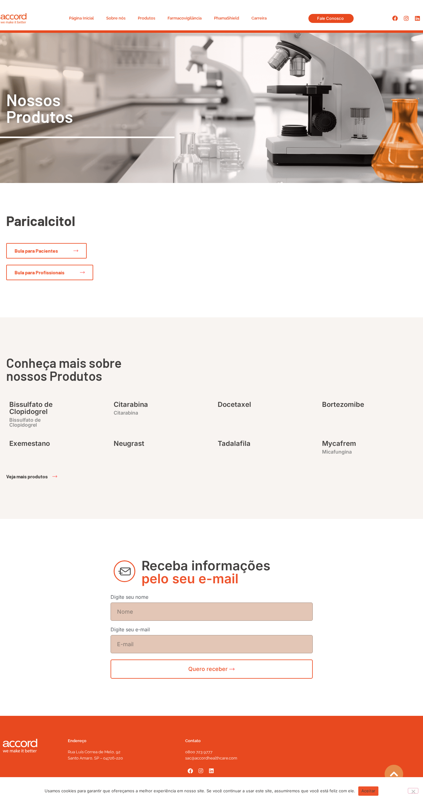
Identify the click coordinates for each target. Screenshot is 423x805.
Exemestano (29, 443)
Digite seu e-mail (130, 630)
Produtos (146, 18)
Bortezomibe (343, 404)
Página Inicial (81, 18)
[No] (413, 791)
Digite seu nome (129, 597)
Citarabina (131, 404)
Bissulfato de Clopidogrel (31, 408)
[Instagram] (406, 18)
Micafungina (337, 452)
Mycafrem (339, 443)
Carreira (259, 18)
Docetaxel (234, 404)
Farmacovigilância (185, 18)
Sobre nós (115, 18)
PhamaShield (226, 18)
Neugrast (129, 443)
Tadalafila (234, 443)
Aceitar (368, 790)
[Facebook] (395, 18)
